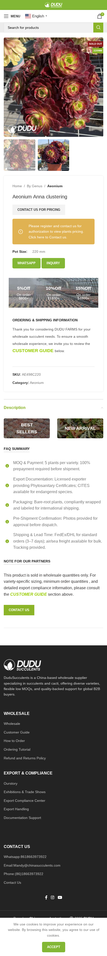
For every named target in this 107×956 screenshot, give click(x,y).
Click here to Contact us (47, 237)
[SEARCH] (98, 28)
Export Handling (16, 809)
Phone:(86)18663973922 (23, 874)
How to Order (14, 741)
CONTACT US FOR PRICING (38, 210)
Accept (53, 947)
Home (17, 186)
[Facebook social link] (46, 897)
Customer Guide (17, 732)
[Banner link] (27, 428)
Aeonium (54, 186)
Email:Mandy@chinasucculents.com (32, 865)
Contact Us (12, 882)
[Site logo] (53, 5)
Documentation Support (22, 818)
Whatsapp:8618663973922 (25, 857)
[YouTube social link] (60, 897)
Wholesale (12, 724)
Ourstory (10, 783)
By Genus (34, 186)
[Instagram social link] (52, 897)
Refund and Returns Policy (25, 758)
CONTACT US (19, 610)
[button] (9, 87)
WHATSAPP (26, 263)
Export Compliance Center (24, 801)
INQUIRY (53, 263)
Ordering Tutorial (17, 749)
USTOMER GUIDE (30, 594)
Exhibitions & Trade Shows (25, 792)
